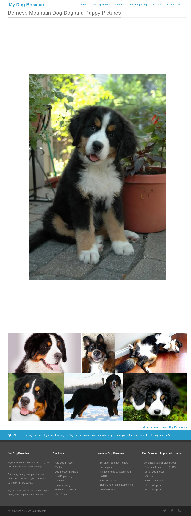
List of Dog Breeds (154, 471)
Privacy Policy (63, 485)
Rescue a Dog (174, 4)
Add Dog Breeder (100, 4)
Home (82, 4)
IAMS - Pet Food (153, 480)
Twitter (164, 511)
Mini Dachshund (108, 480)
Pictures (156, 4)
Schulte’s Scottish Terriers (114, 462)
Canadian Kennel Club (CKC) (160, 467)
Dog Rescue (61, 494)
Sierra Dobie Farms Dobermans (117, 484)
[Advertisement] (97, 47)
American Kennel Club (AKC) (160, 462)
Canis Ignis (106, 467)
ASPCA (148, 476)
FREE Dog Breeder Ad (158, 435)
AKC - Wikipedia (153, 489)
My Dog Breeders (27, 4)
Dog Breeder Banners (66, 471)
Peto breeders (107, 489)
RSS (179, 511)
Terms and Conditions (66, 489)
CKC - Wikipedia (153, 485)
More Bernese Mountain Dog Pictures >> (165, 427)
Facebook (172, 511)
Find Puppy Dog (138, 4)
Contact (119, 4)
